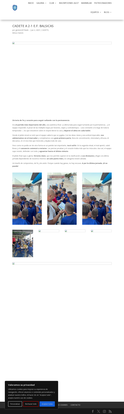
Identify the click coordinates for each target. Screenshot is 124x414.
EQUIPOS (95, 12)
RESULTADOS (17, 33)
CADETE (45, 30)
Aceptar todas (47, 404)
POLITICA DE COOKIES (58, 405)
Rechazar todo (31, 404)
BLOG (106, 12)
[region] (31, 395)
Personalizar (15, 404)
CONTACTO (75, 405)
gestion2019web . (22, 30)
